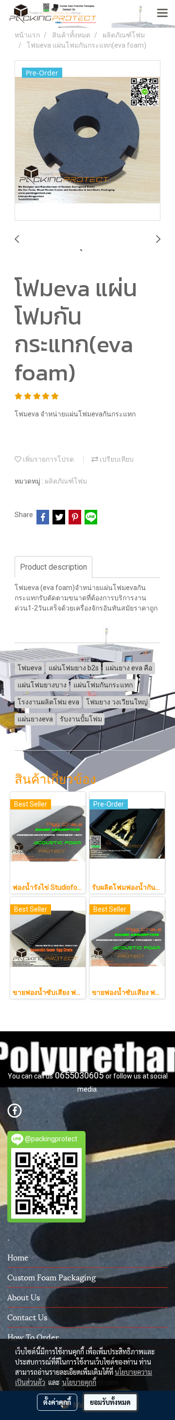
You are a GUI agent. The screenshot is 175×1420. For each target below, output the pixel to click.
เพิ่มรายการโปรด (47, 459)
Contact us (27, 1317)
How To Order (33, 1336)
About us (23, 1297)
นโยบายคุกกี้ (79, 1382)
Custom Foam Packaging (51, 1277)
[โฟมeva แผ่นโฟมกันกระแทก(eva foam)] (87, 141)
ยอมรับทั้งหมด (110, 1402)
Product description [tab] (53, 567)
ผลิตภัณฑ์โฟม (66, 481)
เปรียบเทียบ (116, 459)
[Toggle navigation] (162, 13)
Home (18, 1257)
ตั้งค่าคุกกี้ (57, 1402)
